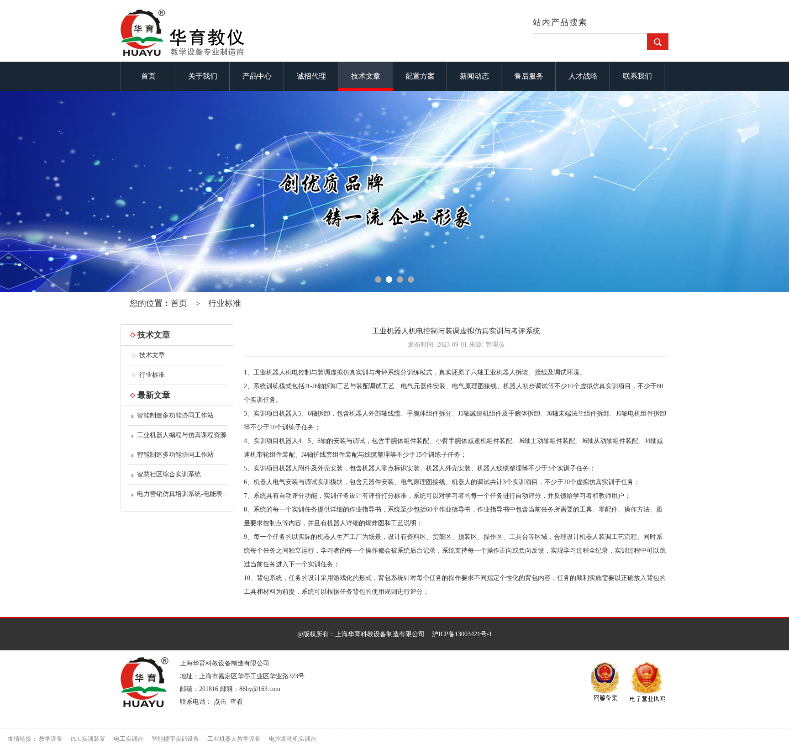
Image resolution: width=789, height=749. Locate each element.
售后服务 (528, 76)
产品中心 (257, 76)
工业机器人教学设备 (234, 738)
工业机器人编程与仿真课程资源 (181, 435)
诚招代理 (311, 76)
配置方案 (420, 76)
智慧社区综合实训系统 (169, 474)
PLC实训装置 (88, 738)
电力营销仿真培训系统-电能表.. (181, 494)
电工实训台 (128, 738)
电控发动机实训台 (292, 738)
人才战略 (583, 76)
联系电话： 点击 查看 (211, 701)
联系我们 (637, 76)
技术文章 (365, 76)
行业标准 (224, 303)
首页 (148, 76)
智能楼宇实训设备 (175, 738)
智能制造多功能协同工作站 (175, 415)
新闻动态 (474, 76)
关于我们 (202, 76)
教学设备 (51, 738)
